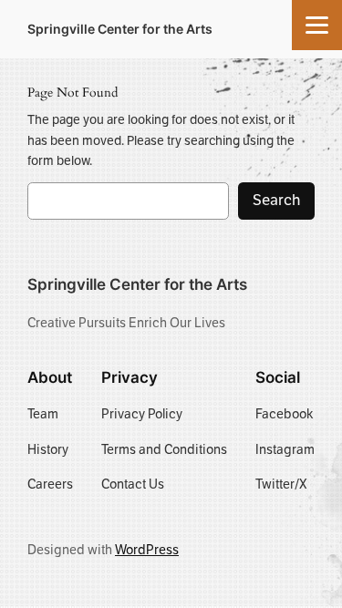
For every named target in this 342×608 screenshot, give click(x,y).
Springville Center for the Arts (119, 28)
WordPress (147, 549)
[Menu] (317, 25)
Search (276, 200)
